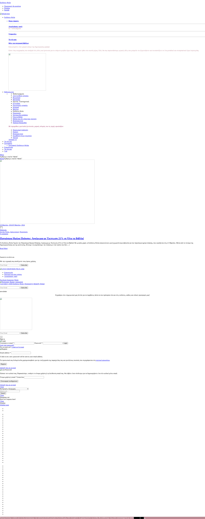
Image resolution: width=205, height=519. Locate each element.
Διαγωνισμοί (14, 232)
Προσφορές (24, 232)
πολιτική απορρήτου (103, 360)
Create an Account (17, 347)
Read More (4, 248)
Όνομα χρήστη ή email (12, 377)
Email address (5, 353)
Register (3, 364)
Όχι (142, 518)
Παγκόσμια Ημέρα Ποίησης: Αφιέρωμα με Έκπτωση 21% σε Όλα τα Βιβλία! (42, 238)
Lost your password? (7, 345)
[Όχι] (145, 518)
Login (65, 343)
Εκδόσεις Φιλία (5, 3)
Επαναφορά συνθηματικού (9, 381)
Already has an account (8, 368)
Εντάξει (137, 518)
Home (2, 159)
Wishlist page (4, 405)
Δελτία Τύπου (4, 232)
